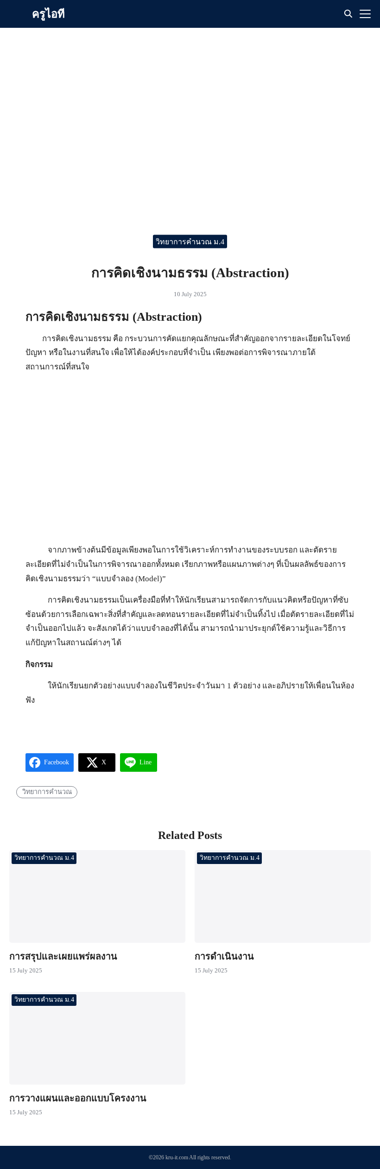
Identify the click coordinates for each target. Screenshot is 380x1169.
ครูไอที (48, 14)
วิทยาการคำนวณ (47, 791)
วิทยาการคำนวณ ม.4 (190, 242)
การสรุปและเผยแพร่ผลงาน (63, 956)
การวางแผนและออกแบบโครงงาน (77, 1098)
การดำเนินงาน (224, 956)
